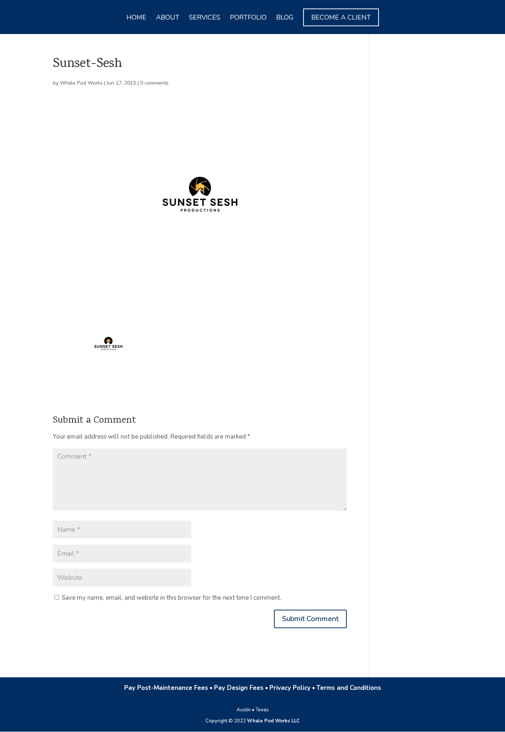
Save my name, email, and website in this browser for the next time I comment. (171, 597)
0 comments (154, 82)
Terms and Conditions (348, 688)
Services (204, 18)
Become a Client (341, 17)
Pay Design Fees (239, 688)
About (167, 18)
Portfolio (248, 18)
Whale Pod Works (81, 82)
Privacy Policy (290, 688)
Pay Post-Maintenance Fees (166, 688)
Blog (285, 18)
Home (136, 18)
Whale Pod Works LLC (273, 721)
